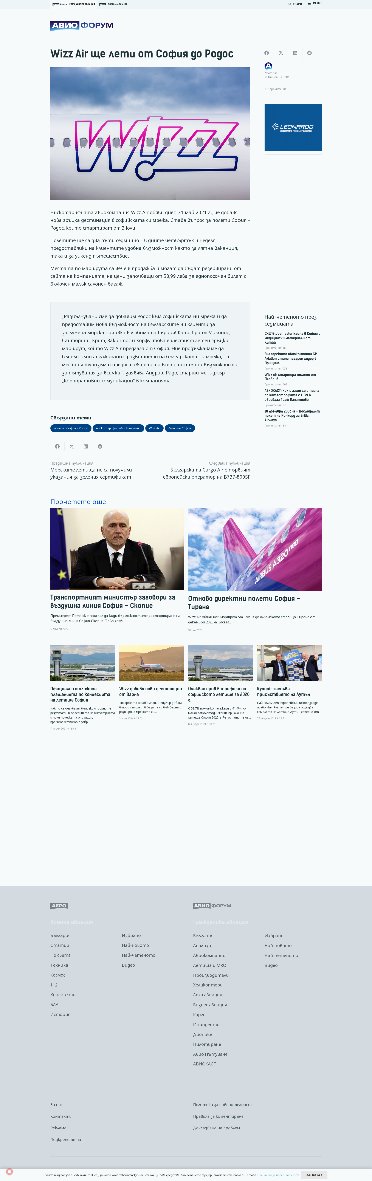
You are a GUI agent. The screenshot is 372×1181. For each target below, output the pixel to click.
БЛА (54, 1004)
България (60, 935)
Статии (59, 945)
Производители (211, 975)
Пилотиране (207, 1044)
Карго (199, 1014)
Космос (57, 975)
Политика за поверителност (222, 1104)
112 (53, 985)
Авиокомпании (209, 955)
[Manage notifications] (9, 1171)
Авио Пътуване (210, 1054)
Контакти (61, 1116)
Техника (59, 965)
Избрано (131, 935)
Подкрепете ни (65, 1139)
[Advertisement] (293, 222)
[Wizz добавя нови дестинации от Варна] (151, 682)
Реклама (58, 1127)
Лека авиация (207, 995)
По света (60, 955)
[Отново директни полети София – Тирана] (255, 570)
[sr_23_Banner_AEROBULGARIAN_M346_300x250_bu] (293, 127)
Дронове (202, 1034)
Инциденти (206, 1024)
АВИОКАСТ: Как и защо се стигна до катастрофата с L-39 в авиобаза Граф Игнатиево (292, 395)
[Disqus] (186, 805)
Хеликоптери (208, 985)
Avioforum (271, 73)
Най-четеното (138, 955)
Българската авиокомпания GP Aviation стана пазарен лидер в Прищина (291, 358)
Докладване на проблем (216, 1127)
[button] (314, 4)
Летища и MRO (209, 965)
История (60, 1014)
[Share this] (57, 446)
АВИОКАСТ (204, 1064)
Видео (128, 965)
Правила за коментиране (218, 1116)
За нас (56, 1104)
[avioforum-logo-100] (81, 26)
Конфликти (63, 994)
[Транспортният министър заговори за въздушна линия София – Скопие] (117, 570)
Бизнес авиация (210, 1005)
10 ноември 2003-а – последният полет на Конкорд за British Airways (292, 415)
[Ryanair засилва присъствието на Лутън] (289, 682)
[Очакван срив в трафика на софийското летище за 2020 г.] (220, 685)
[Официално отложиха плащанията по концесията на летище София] (82, 687)
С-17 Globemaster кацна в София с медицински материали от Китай (293, 338)
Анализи (202, 945)
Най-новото (135, 945)
